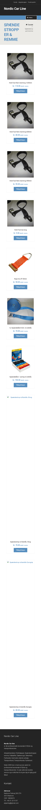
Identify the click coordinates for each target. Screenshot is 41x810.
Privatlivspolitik (32, 2)
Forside (15, 2)
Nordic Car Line (15, 9)
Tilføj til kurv (20, 91)
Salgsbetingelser (22, 2)
